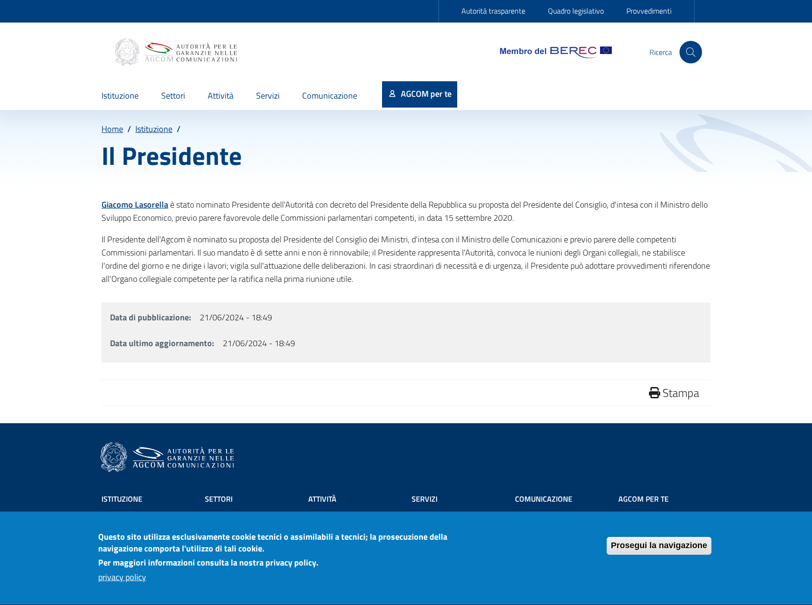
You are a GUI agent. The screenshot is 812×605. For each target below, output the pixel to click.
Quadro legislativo (576, 10)
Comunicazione (543, 498)
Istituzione (153, 129)
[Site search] (690, 52)
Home (112, 129)
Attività (322, 498)
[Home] (177, 52)
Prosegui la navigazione (659, 545)
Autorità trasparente (493, 10)
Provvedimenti (648, 10)
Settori (219, 498)
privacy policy (122, 577)
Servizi (424, 498)
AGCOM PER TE (643, 498)
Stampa (679, 392)
